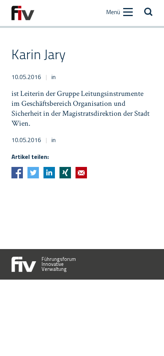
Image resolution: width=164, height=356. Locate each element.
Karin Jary (38, 54)
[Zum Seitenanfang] (145, 337)
